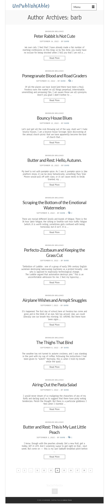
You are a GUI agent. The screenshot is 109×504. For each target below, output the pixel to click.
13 (50, 470)
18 (84, 470)
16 (71, 470)
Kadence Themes (67, 500)
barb (66, 41)
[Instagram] (55, 491)
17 (77, 470)
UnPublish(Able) (30, 6)
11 (37, 470)
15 (64, 470)
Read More (54, 58)
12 (44, 470)
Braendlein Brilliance (54, 31)
